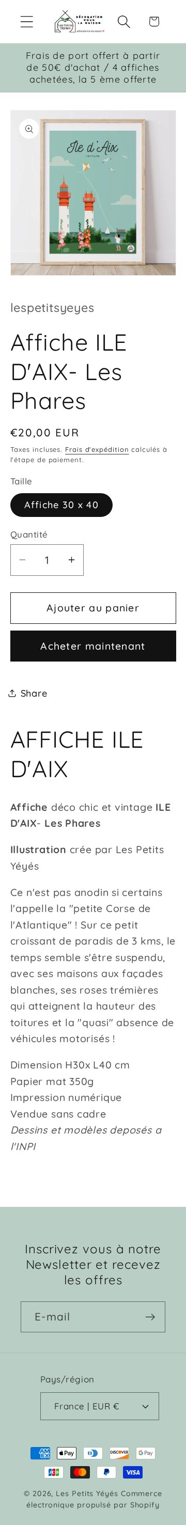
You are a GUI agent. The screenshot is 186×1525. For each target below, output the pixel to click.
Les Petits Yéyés (87, 1493)
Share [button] (34, 693)
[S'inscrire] (150, 1317)
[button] (26, 21)
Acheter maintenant (92, 645)
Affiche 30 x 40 (61, 505)
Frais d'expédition (97, 449)
